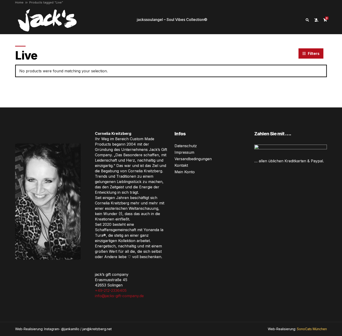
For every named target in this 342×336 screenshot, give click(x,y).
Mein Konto (184, 172)
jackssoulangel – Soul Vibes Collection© (172, 19)
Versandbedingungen (193, 158)
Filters (313, 53)
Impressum (184, 152)
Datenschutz (185, 145)
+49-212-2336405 (111, 290)
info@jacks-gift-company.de (119, 295)
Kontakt (181, 165)
